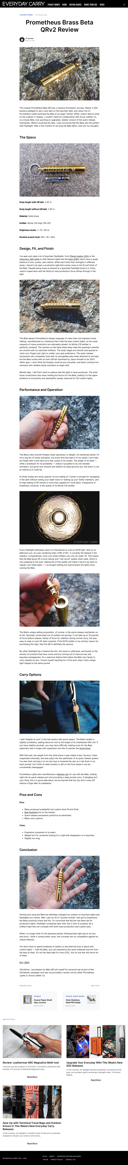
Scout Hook (84, 748)
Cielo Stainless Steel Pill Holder (73, 1001)
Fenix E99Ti (73, 259)
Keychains (69, 996)
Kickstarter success (75, 108)
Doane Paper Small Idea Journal (43, 1001)
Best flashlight (31, 812)
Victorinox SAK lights (29, 259)
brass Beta (29, 120)
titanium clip (62, 774)
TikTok (45, 1160)
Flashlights (23, 15)
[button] (124, 5)
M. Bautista (30, 38)
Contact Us (70, 1160)
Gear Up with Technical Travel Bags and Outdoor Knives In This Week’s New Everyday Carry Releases (32, 1126)
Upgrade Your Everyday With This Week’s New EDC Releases (94, 1064)
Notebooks (37, 996)
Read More (32, 1077)
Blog (45, 1156)
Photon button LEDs (79, 256)
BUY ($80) (25, 962)
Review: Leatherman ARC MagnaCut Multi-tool (31, 1062)
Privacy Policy (57, 1160)
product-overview (78, 996)
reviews (30, 15)
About (52, 1156)
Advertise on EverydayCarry (69, 1156)
